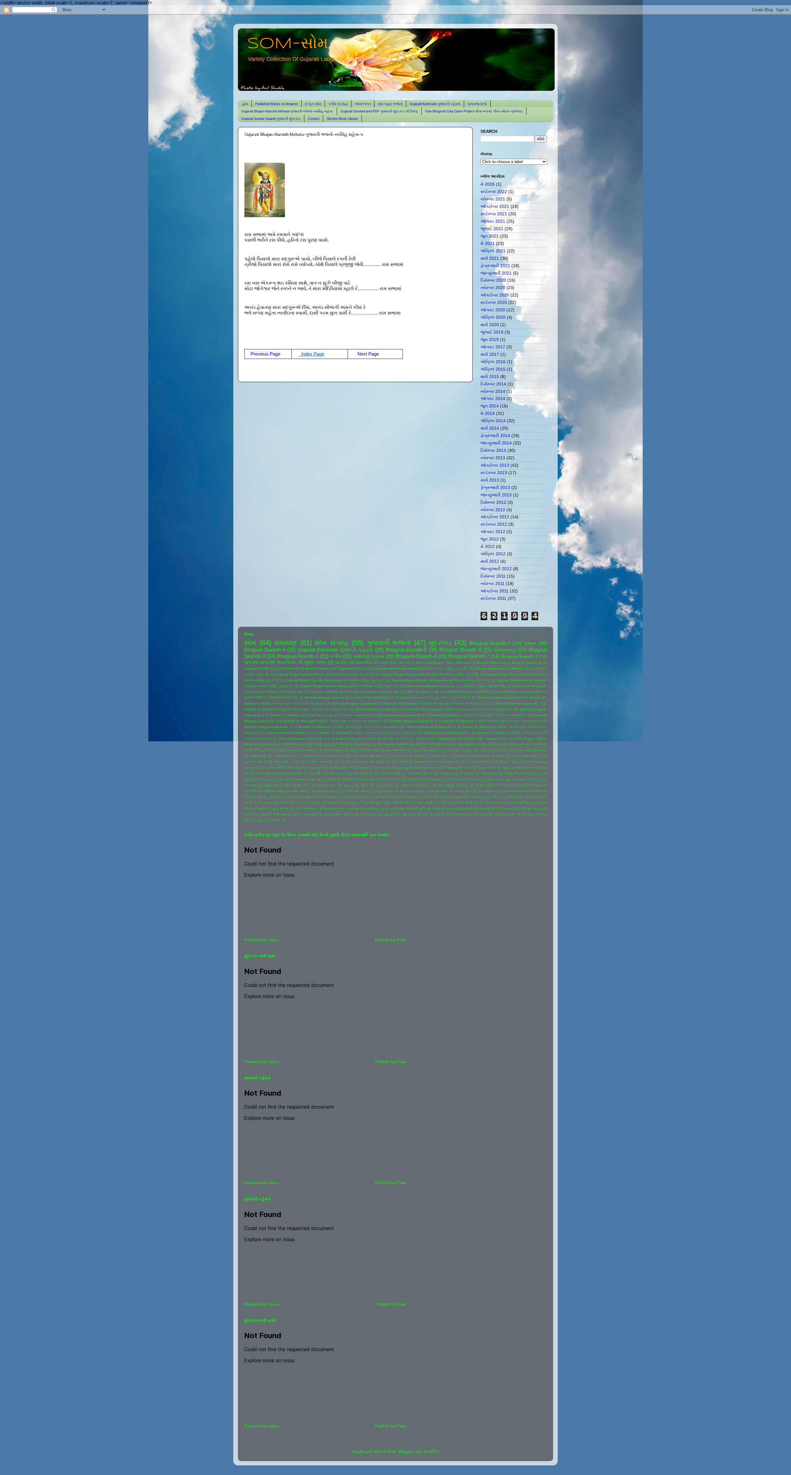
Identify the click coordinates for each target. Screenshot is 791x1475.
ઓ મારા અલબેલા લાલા (396, 750)
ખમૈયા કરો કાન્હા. (286, 762)
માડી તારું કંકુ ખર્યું (261, 797)
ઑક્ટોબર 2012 (494, 517)
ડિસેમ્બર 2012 (493, 502)
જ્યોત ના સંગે (486, 767)
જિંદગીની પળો (343, 767)
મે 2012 (487, 546)
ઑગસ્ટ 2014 (492, 398)
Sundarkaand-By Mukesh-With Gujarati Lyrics (472, 738)
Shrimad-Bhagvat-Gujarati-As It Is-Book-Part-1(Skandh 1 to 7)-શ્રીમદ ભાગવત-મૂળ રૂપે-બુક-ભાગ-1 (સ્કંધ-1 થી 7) (387, 697)
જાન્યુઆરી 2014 (496, 443)
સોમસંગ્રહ (505, 649)
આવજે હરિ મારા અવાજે (525, 744)
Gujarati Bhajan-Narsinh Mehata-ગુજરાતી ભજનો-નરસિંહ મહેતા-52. (335, 680)
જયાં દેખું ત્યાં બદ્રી (314, 767)
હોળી (252, 820)
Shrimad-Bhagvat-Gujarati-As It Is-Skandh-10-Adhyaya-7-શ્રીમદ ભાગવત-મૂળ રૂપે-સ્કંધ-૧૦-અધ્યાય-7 (341, 733)
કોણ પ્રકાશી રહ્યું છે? (526, 756)
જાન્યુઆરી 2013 (496, 495)
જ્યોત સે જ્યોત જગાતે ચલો (522, 767)
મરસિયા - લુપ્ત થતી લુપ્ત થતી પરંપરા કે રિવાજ (514, 791)
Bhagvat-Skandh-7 (468, 656)
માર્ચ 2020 (489, 324)
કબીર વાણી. (257, 756)
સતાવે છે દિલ (488, 808)
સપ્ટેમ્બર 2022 (493, 191)
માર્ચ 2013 (489, 480)
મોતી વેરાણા (415, 797)
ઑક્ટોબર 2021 (494, 206)
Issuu (274, 940)
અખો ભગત (363, 104)
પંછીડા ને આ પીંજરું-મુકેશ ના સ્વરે (469, 779)
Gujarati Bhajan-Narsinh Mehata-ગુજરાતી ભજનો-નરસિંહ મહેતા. (287, 111)
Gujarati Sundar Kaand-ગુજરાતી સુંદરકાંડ (271, 118)
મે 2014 (487, 413)
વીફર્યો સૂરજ (493, 802)
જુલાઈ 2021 (491, 228)
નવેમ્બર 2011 (492, 583)
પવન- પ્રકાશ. (312, 785)
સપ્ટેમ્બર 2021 (493, 214)
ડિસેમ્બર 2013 (493, 450)
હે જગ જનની (516, 814)
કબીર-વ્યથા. (282, 756)
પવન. (332, 785)
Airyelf (358, 1451)
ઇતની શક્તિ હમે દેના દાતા (262, 750)
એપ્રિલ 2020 (492, 317)
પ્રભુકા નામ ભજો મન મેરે (418, 785)
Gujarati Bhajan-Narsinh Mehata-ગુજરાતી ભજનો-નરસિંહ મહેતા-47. (419, 668)
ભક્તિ (281, 791)
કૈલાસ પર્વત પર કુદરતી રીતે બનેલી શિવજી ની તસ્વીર (468, 756)
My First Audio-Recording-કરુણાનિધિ (461, 691)
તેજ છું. (469, 773)
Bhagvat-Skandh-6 (416, 656)
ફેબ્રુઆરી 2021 (495, 265)
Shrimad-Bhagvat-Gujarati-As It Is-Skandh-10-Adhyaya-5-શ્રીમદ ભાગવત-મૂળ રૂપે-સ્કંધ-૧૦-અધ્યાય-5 (321, 727)
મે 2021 (487, 243)
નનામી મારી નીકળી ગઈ (374, 779)
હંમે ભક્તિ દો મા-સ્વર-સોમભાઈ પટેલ (475, 814)
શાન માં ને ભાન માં (336, 808)
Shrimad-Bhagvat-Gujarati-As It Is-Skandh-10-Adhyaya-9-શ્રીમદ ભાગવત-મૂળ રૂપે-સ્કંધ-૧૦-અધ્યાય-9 (354, 738)
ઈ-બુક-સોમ (313, 104)
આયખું (497, 744)
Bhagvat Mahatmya (491, 662)
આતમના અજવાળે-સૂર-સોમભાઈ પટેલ (409, 744)
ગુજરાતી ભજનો (388, 643)
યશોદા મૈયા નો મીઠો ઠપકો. (472, 797)
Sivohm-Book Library (342, 118)
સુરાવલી (389, 814)
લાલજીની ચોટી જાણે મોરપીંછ (389, 802)
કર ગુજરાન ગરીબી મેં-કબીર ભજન (321, 756)
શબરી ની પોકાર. (305, 808)
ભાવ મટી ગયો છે (358, 791)
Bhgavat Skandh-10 (259, 668)
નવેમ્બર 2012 (492, 510)
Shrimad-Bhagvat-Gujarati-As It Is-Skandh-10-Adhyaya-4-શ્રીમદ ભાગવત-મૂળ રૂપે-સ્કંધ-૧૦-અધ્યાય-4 (465, 721)
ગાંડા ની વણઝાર (345, 762)
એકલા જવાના (333, 750)
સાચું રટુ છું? (511, 808)
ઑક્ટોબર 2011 (494, 591)
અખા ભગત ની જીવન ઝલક (302, 662)
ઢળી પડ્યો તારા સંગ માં (330, 773)
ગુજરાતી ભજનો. (481, 762)
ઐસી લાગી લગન (362, 750)
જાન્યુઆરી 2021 (496, 273)
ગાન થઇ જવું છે (374, 762)
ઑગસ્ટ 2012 (492, 531)
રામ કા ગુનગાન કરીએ (279, 802)
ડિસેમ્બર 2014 (493, 384)
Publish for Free (390, 940)
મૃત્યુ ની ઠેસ (349, 797)
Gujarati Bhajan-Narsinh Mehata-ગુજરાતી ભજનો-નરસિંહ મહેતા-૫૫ (349, 686)
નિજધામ (434, 779)
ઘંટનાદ (254, 767)
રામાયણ (285, 643)
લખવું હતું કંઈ (353, 802)
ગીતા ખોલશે (399, 762)
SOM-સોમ (287, 43)
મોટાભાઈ (341, 662)
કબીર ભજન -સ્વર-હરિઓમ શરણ (523, 750)
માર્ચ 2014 (489, 428)
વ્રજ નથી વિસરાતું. (522, 802)
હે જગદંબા (539, 814)
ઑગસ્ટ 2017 (492, 347)
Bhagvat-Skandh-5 (406, 649)
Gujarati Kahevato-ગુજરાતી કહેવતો (435, 104)
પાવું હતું (348, 785)
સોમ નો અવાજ (433, 814)
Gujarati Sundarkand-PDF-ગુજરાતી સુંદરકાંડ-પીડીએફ (379, 111)
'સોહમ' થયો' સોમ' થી (394, 662)
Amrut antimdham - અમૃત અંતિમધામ (443, 662)
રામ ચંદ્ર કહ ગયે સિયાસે (319, 802)
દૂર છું (538, 773)
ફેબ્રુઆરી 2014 (495, 435)
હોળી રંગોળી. (272, 820)
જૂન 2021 (489, 236)
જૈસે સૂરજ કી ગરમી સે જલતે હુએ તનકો (443, 767)
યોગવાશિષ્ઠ (363, 662)
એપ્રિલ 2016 (492, 362)
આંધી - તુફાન (324, 744)
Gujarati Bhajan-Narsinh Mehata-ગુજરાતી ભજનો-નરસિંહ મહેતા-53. (440, 680)
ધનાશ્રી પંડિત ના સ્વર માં (261, 779)
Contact (313, 118)
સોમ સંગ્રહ (332, 643)
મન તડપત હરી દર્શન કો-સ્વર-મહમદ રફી (447, 791)
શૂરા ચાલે (406, 808)
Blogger (406, 1451)
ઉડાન (290, 750)
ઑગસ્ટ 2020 (492, 310)
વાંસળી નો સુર (468, 802)
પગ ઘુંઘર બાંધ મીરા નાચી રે (517, 779)
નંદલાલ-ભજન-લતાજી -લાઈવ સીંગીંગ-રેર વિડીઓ (318, 779)
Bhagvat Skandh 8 (460, 649)
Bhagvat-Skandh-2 (519, 656)
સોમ (250, 643)
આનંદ (446, 744)
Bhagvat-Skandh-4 (264, 649)
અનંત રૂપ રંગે (298, 744)
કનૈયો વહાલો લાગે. (432, 750)
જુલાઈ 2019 (491, 332)
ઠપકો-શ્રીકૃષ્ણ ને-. (294, 773)
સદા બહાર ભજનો (390, 104)
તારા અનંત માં (363, 773)
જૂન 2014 (489, 406)
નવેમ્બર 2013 (492, 458)
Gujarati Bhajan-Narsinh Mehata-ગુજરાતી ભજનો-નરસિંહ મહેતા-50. (430, 674)
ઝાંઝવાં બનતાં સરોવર (259, 773)
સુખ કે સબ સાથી (305, 814)
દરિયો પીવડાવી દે (515, 773)
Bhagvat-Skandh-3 (489, 643)
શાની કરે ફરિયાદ (367, 808)
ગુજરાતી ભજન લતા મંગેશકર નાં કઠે (439, 762)
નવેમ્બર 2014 (492, 391)
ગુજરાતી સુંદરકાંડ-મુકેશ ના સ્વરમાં (523, 762)
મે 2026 (487, 184)
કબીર (335, 656)
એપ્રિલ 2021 (492, 251)
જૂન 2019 (489, 339)
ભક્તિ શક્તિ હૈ (301, 791)
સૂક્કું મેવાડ (409, 814)
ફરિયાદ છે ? (493, 785)
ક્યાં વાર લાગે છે (255, 762)
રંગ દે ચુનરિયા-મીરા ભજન (515, 797)
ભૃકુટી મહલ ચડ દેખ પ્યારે (395, 791)
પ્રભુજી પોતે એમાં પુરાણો (460, 785)
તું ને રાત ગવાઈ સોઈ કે (417, 773)
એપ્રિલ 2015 (492, 369)
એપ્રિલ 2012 (492, 554)
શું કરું (389, 808)
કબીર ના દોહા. (462, 750)
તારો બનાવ (387, 773)
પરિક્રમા (290, 785)
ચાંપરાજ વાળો (477, 104)
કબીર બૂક (486, 750)
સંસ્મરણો (466, 808)
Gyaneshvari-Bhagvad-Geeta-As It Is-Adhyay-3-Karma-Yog (354, 691)
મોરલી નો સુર (438, 797)
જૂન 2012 (489, 539)
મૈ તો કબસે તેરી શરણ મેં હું (382, 797)
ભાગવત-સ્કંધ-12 (329, 791)
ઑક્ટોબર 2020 (494, 295)
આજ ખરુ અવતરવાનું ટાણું (357, 744)
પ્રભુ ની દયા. (384, 785)
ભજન (530, 643)
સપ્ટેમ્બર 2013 (493, 472)
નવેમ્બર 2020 (492, 287)
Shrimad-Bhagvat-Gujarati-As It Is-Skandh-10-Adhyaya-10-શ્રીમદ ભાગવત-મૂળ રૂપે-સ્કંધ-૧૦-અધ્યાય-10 (409, 703)
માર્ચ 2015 (489, 376)
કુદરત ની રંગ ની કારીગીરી (408, 756)
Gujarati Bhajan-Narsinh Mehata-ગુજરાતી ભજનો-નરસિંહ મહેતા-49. (325, 674)
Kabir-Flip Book (416, 691)
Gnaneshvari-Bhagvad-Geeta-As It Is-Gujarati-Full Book (322, 668)
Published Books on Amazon (276, 104)
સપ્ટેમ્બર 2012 (493, 524)
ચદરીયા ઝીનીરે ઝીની (280, 767)
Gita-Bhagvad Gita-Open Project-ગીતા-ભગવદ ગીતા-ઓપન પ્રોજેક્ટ (474, 111)
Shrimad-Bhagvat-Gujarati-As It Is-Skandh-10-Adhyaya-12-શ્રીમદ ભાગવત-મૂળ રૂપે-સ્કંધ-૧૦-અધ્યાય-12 (433, 709)
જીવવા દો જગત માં (373, 767)
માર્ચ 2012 (489, 561)
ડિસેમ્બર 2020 (493, 280)
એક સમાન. (308, 750)
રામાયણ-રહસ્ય (368, 656)
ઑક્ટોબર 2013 (494, 465)
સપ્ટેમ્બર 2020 (493, 302)
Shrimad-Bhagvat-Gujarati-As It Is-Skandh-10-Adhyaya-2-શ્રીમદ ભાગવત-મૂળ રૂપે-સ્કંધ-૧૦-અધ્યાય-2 (452, 715)
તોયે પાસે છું (489, 773)
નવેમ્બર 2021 (492, 199)
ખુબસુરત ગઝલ (316, 762)
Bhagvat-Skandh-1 (297, 656)
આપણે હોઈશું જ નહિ (471, 744)
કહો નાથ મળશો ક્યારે (367, 756)
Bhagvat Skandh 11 (526, 662)
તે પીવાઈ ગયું (449, 773)
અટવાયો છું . (273, 744)
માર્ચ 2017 (489, 354)
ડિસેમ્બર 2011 (492, 576)
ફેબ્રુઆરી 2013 (495, 487)
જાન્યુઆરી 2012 (496, 569)
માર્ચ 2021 (489, 258)
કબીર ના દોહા (338, 104)
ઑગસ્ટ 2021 (492, 221)
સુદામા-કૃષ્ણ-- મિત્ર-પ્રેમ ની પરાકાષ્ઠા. (351, 814)
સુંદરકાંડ (440, 643)
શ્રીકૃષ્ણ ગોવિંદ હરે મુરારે (436, 808)
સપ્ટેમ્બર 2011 (493, 598)
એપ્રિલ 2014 (492, 421)
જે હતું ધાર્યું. (400, 767)
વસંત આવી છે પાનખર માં (434, 802)
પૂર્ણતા (364, 785)
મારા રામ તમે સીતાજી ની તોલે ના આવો (307, 797)
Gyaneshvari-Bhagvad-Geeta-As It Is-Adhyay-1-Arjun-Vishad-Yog (455, 686)
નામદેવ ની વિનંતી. (409, 779)
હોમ (245, 104)
